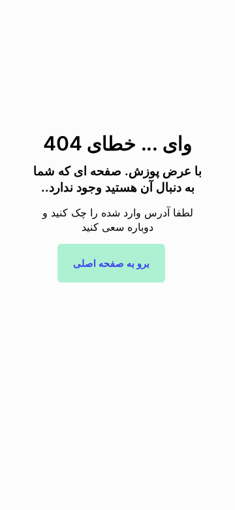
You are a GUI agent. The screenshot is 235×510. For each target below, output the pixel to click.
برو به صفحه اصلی (111, 263)
